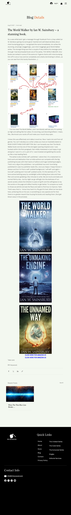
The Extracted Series (56, 450)
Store (40, 449)
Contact (41, 457)
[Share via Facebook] (9, 371)
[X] (8, 480)
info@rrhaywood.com (15, 476)
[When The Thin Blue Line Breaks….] (20, 394)
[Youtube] (15, 480)
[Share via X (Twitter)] (13, 371)
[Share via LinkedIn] (18, 371)
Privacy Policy (43, 460)
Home (40, 441)
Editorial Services (55, 458)
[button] (61, 3)
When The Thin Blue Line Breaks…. (17, 406)
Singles (51, 454)
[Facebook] (5, 480)
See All (61, 383)
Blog (39, 453)
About (40, 445)
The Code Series (55, 446)
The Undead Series (55, 442)
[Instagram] (12, 480)
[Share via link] (22, 371)
